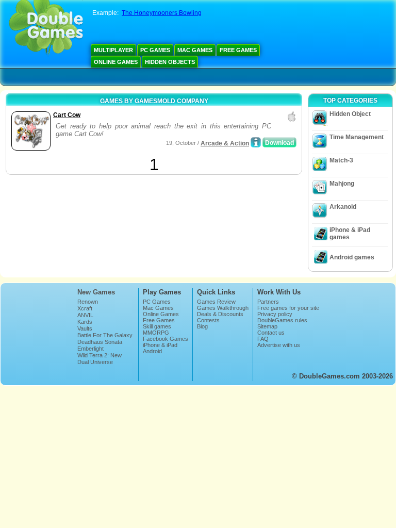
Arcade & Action (225, 143)
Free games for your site (288, 308)
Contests (208, 320)
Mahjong (341, 183)
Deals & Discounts (220, 314)
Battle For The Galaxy (105, 335)
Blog (202, 326)
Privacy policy (274, 314)
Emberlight (90, 348)
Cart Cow (66, 115)
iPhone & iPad (160, 345)
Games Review (216, 302)
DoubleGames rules (282, 320)
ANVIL (85, 315)
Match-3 (341, 160)
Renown (87, 302)
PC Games (155, 50)
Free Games (238, 50)
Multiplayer (113, 50)
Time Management (356, 137)
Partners (268, 302)
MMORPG (156, 332)
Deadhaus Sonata (99, 342)
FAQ (263, 339)
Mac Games (194, 50)
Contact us (271, 332)
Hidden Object (350, 114)
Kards (84, 322)
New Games (96, 292)
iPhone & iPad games (349, 233)
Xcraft (84, 308)
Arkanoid (342, 206)
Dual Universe (95, 362)
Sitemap (267, 326)
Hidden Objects (170, 62)
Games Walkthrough (223, 308)
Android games (351, 257)
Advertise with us (278, 345)
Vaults (84, 328)
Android (152, 351)
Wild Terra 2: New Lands (99, 358)
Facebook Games (165, 339)
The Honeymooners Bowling (162, 12)
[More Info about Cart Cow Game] (256, 142)
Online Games (116, 62)
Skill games (157, 326)
